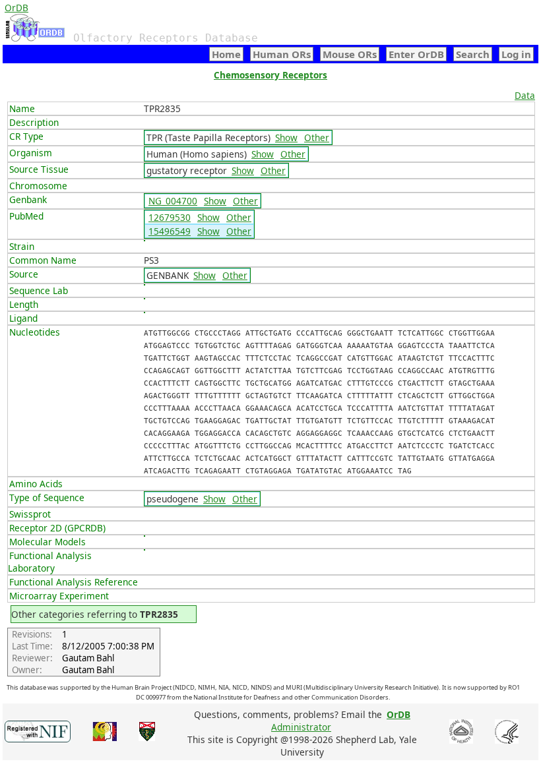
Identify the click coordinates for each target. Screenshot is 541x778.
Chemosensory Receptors (270, 75)
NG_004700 (172, 200)
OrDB (16, 7)
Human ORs (282, 54)
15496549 (169, 231)
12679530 (169, 217)
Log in (516, 54)
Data (525, 95)
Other (316, 137)
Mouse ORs (350, 54)
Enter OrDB (416, 54)
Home (226, 54)
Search (473, 54)
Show (286, 137)
